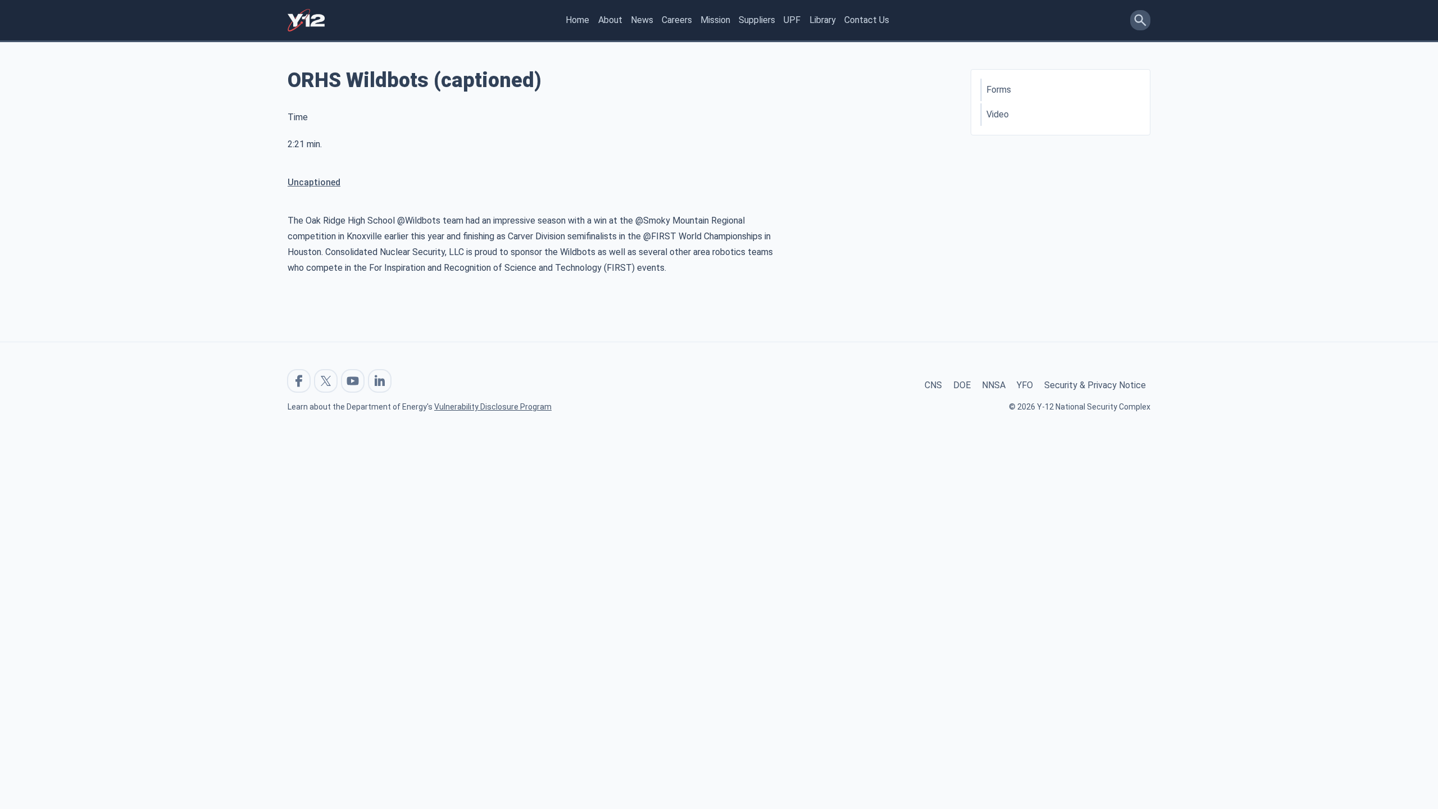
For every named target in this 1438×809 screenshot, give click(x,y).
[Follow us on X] (326, 381)
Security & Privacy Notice (1095, 385)
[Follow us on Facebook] (299, 381)
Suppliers (757, 20)
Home (577, 20)
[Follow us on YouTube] (353, 381)
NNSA (993, 385)
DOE (962, 385)
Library (822, 20)
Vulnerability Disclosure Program (493, 406)
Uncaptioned (314, 182)
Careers (677, 20)
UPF (792, 20)
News (642, 20)
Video (997, 114)
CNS (933, 385)
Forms (998, 89)
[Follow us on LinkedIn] (379, 381)
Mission (715, 20)
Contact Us (866, 20)
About (610, 20)
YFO (1025, 385)
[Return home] (306, 20)
